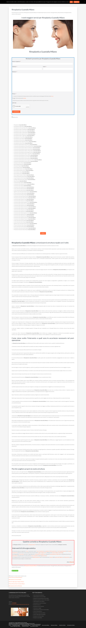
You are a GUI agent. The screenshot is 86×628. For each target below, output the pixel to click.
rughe (39, 552)
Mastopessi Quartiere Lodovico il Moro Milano (41, 599)
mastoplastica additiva (39, 554)
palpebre (47, 551)
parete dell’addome (59, 557)
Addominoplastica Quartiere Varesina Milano (41, 609)
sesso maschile (34, 555)
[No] (84, 2)
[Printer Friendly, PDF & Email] (15, 570)
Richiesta (14, 71)
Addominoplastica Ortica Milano (38, 601)
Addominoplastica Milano (26, 625)
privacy (52, 96)
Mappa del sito (28, 623)
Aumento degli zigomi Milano (15, 626)
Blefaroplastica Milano (34, 626)
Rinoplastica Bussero (37, 604)
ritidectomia (43, 552)
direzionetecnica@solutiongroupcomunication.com (20, 604)
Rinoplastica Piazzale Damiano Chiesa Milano (41, 598)
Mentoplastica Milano (71, 625)
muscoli (51, 557)
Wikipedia (71, 562)
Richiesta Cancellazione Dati (21, 623)
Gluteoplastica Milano (16, 625)
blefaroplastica (53, 551)
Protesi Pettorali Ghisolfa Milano (15, 577)
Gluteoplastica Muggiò (37, 608)
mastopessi (15, 555)
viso (27, 551)
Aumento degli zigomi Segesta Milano (16, 581)
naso (38, 551)
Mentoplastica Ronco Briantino (38, 606)
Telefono (14, 66)
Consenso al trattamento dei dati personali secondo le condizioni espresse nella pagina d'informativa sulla (33, 96)
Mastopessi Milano (54, 625)
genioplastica (63, 551)
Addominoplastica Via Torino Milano (39, 596)
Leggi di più (76, 1)
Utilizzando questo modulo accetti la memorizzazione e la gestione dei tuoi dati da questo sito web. (31, 100)
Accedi (33, 623)
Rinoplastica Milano (25, 626)
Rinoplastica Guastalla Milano (31, 565)
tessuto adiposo (55, 552)
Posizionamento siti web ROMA (23, 624)
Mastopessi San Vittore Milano (38, 616)
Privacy (14, 93)
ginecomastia (44, 555)
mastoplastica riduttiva (55, 554)
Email (44, 66)
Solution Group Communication (35, 624)
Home (10, 625)
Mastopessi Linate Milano (37, 617)
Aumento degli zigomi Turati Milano (39, 614)
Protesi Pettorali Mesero (37, 611)
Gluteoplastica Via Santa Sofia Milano (39, 603)
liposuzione (67, 557)
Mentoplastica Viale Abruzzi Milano (39, 612)
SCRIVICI (43, 233)
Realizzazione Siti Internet (13, 624)
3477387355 (14, 603)
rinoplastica (41, 551)
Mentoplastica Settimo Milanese (15, 585)
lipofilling (61, 552)
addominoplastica (36, 557)
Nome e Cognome (16, 61)
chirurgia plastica (31, 544)
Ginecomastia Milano (45, 625)
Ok (71, 1)
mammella (21, 554)
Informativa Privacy (12, 623)
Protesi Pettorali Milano (36, 625)
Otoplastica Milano (62, 625)
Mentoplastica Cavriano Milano (15, 579)
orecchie (70, 551)
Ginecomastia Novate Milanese (38, 595)
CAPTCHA (14, 102)
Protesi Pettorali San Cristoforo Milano (17, 583)
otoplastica (15, 552)
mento (58, 551)
